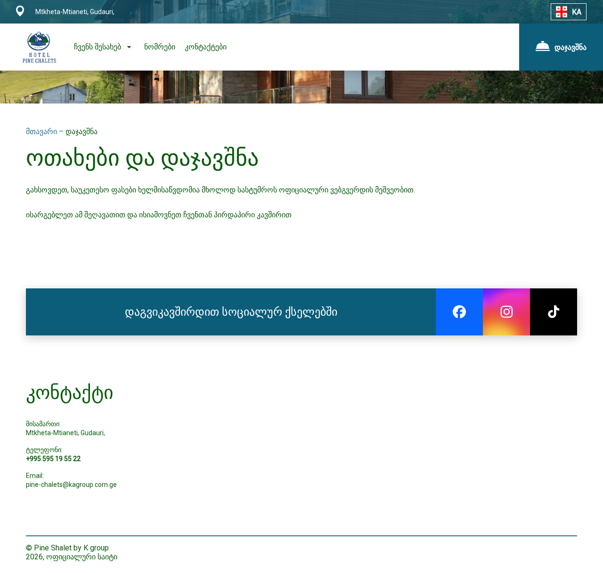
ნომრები (159, 46)
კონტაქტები (206, 46)
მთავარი (42, 131)
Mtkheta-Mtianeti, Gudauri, (65, 433)
